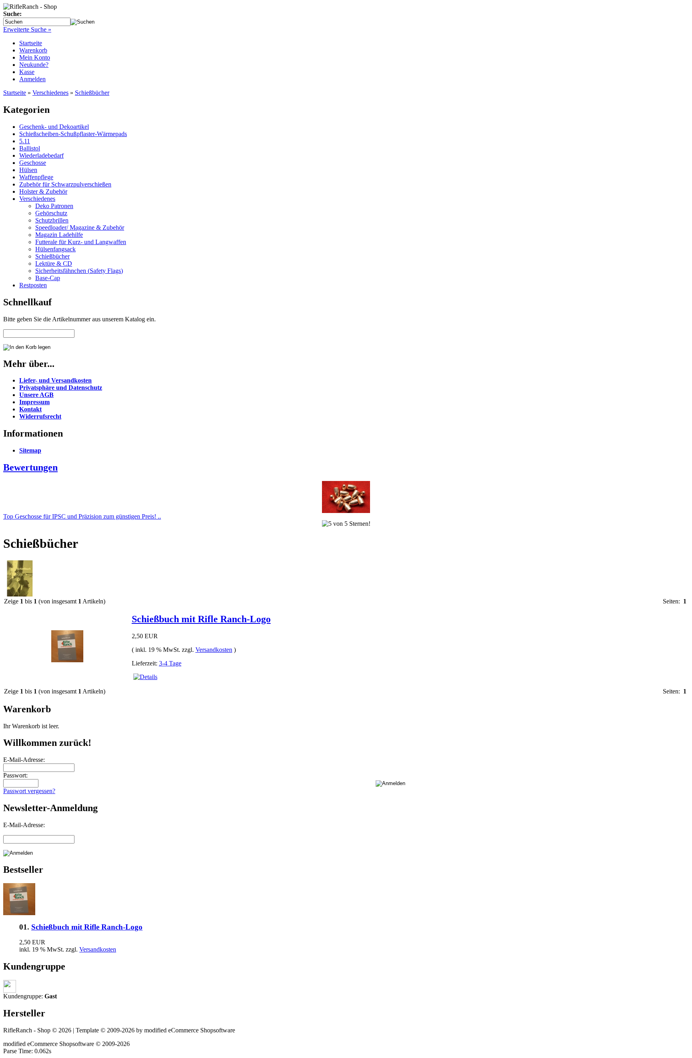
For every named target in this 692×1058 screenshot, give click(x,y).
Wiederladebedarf (41, 155)
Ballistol (29, 148)
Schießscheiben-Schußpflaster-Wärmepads (73, 133)
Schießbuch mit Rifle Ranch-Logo (201, 619)
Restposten (33, 285)
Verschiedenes (50, 92)
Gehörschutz (51, 213)
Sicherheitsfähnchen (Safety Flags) (79, 270)
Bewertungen (30, 467)
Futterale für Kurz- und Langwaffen (80, 241)
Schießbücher (92, 92)
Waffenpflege (36, 177)
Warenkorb (33, 50)
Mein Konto (34, 57)
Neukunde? (33, 64)
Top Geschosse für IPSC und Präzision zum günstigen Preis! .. (82, 516)
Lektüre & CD (53, 263)
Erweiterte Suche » (27, 29)
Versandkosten (213, 649)
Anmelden (32, 79)
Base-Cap (47, 278)
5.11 (24, 141)
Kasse (26, 71)
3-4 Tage (170, 663)
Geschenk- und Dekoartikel (54, 126)
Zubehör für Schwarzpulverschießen (65, 184)
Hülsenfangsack (55, 249)
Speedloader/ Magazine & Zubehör (79, 227)
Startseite (30, 43)
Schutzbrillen (51, 220)
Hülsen (28, 169)
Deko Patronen (54, 205)
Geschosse (32, 162)
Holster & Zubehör (43, 191)
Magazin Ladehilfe (59, 234)
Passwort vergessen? (29, 790)
